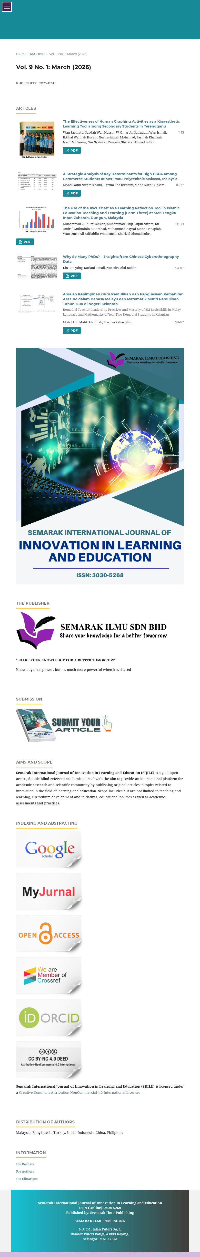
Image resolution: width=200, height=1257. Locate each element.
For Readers (25, 1164)
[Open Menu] (7, 7)
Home (21, 54)
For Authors (25, 1171)
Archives (38, 54)
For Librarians (27, 1178)
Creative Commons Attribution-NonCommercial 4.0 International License (79, 1092)
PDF (74, 150)
